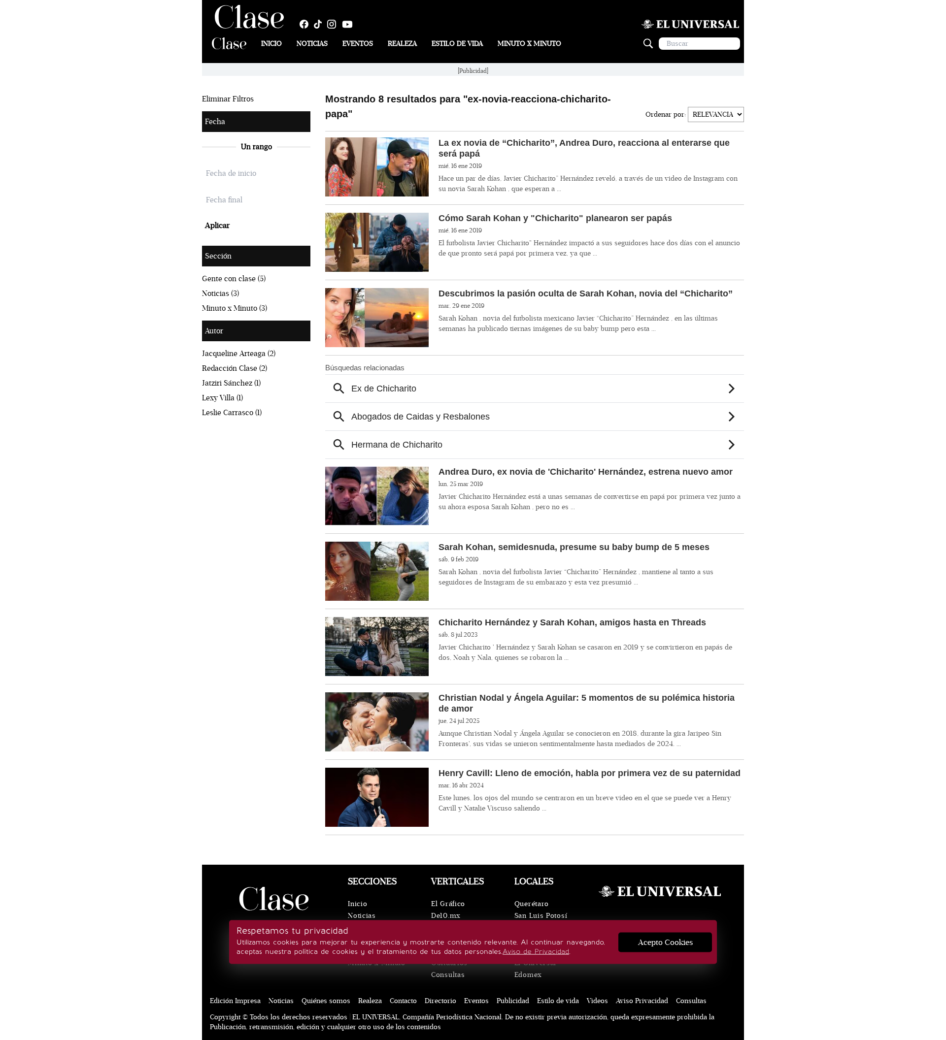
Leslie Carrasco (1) (232, 412)
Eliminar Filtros (228, 99)
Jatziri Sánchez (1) (231, 383)
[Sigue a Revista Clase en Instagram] (334, 24)
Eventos (357, 43)
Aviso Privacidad (642, 1001)
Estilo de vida (558, 1001)
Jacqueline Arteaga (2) (238, 353)
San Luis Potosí (541, 915)
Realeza (402, 43)
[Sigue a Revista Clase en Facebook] (306, 24)
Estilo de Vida (457, 43)
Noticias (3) (220, 293)
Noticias (312, 43)
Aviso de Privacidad (536, 951)
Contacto (403, 1001)
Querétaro (531, 904)
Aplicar (217, 225)
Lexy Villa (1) (222, 397)
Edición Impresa (235, 1001)
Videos (597, 1001)
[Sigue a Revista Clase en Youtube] (350, 24)
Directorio (440, 1001)
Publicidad (513, 1001)
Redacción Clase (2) (234, 368)
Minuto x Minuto (529, 43)
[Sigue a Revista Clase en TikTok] (320, 24)
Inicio (271, 43)
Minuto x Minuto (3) (234, 308)
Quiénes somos (326, 1001)
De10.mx (446, 915)
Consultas (448, 975)
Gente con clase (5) (234, 278)
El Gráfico (448, 904)
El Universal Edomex (535, 969)
